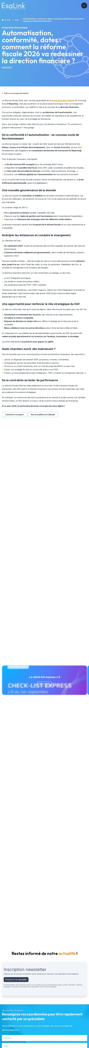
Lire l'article (44, 684)
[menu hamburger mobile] (84, 5)
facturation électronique (62, 100)
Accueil (7, 20)
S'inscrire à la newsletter (16, 979)
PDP (79, 147)
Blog (17, 20)
